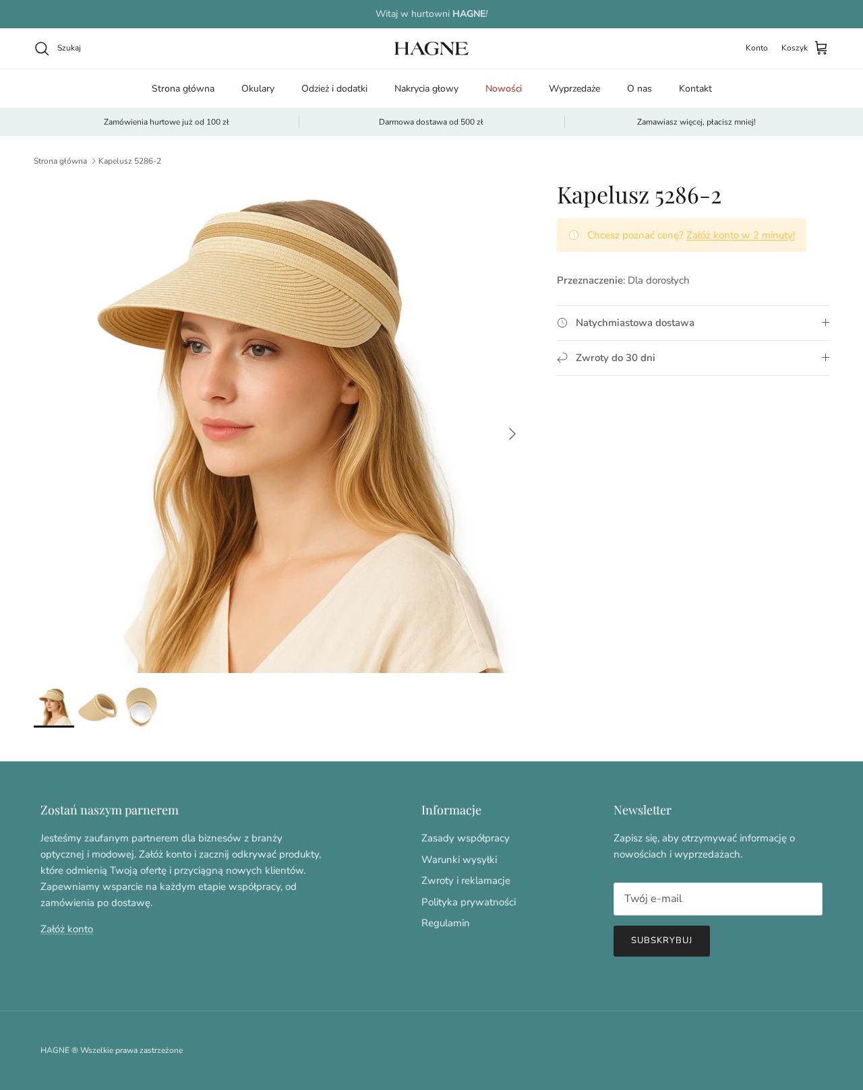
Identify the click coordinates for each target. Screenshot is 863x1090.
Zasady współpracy (465, 838)
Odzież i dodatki (334, 88)
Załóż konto (66, 929)
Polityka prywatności (468, 902)
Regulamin (445, 923)
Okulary (257, 88)
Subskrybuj (661, 940)
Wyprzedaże (574, 88)
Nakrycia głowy (426, 88)
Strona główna (183, 88)
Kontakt (695, 88)
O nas (639, 88)
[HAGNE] (431, 48)
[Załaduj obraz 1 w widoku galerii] (280, 427)
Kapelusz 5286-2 (129, 161)
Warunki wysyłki (459, 859)
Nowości (503, 88)
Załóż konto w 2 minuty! (740, 235)
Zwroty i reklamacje (465, 880)
